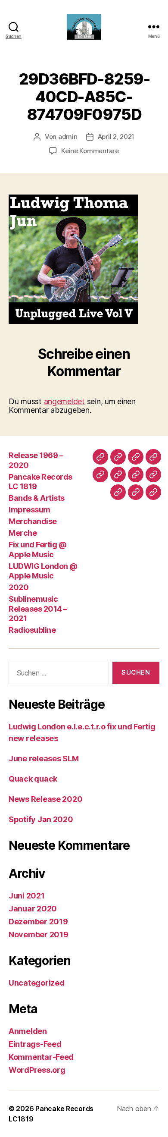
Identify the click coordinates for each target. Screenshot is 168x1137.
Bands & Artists (37, 498)
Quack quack (33, 778)
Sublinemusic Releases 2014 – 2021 (38, 608)
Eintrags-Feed (35, 1044)
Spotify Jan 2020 (41, 819)
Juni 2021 (27, 895)
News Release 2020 (45, 799)
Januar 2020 (33, 908)
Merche (23, 532)
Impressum (29, 509)
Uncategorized (37, 982)
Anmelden (28, 1031)
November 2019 (38, 934)
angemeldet (64, 401)
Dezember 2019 (38, 921)
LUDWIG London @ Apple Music (43, 571)
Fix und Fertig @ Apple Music (37, 549)
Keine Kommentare (90, 151)
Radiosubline (32, 629)
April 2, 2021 (116, 136)
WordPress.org (37, 1069)
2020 (18, 587)
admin (68, 136)
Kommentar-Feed (41, 1057)
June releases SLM (43, 758)
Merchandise (33, 521)
